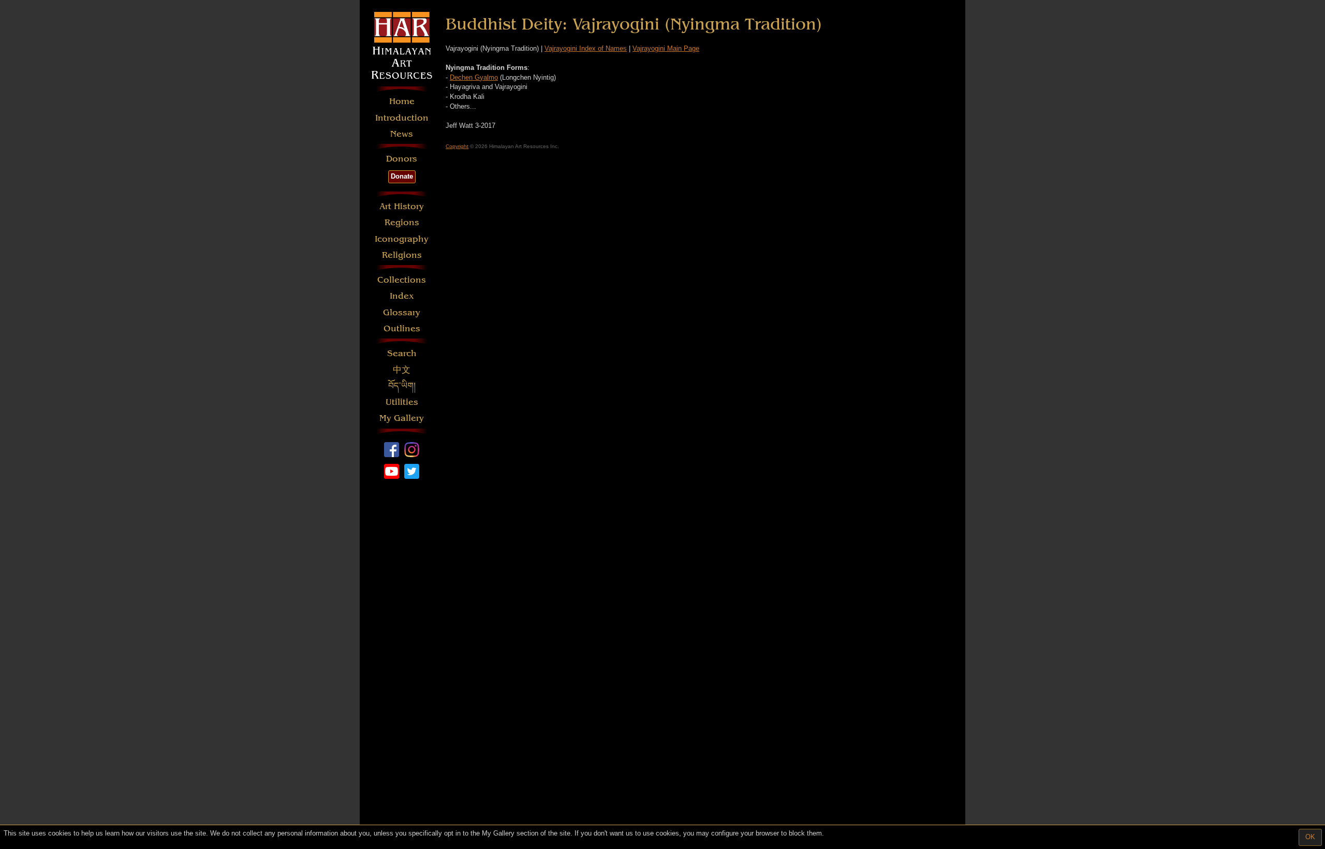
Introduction (402, 118)
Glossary (401, 312)
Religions (402, 255)
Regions (402, 222)
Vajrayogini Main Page (665, 48)
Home (402, 101)
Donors (401, 159)
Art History (401, 206)
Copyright (457, 146)
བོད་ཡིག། (402, 386)
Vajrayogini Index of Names (585, 48)
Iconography (402, 239)
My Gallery (401, 418)
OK (1310, 837)
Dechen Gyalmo (474, 77)
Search (402, 353)
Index (402, 296)
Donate (402, 176)
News (401, 134)
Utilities (402, 402)
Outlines (402, 328)
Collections (401, 280)
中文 (401, 370)
